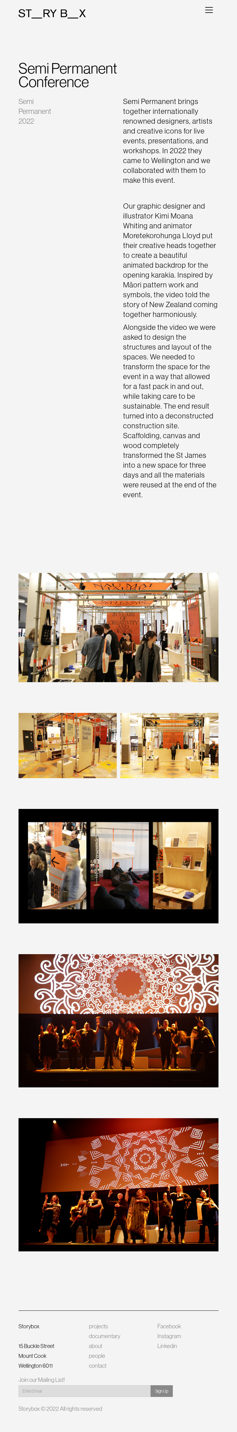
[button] (209, 9)
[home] (52, 13)
